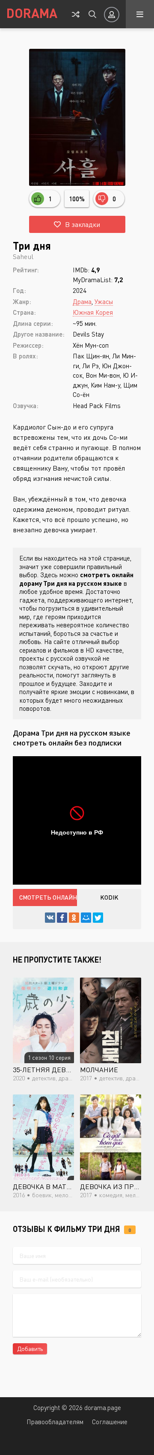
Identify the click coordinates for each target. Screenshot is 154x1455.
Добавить (30, 1348)
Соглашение (109, 1421)
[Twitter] (98, 917)
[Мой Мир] (86, 917)
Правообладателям (55, 1421)
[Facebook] (62, 917)
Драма (82, 301)
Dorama (31, 13)
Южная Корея (93, 312)
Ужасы (104, 301)
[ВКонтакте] (50, 917)
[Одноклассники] (74, 917)
